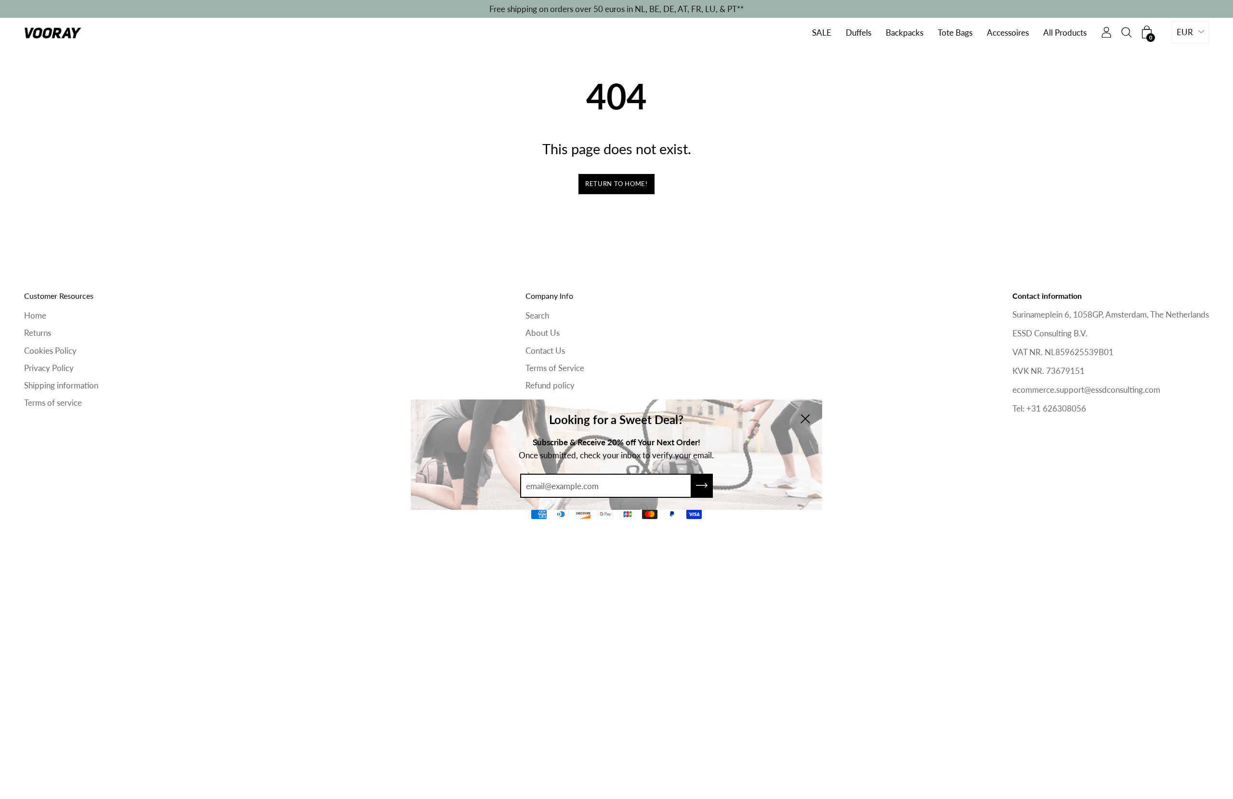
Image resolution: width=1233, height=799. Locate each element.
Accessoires (1008, 33)
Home (35, 315)
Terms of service (53, 403)
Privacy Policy (49, 368)
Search (537, 315)
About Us (542, 333)
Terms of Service (554, 368)
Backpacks (904, 33)
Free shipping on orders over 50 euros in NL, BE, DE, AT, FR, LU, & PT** (616, 9)
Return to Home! (616, 183)
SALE (821, 33)
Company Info (549, 295)
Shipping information (61, 385)
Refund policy (550, 385)
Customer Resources (58, 295)
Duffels (858, 33)
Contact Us (545, 351)
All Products (1065, 33)
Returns (37, 333)
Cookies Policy (50, 351)
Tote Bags (955, 33)
